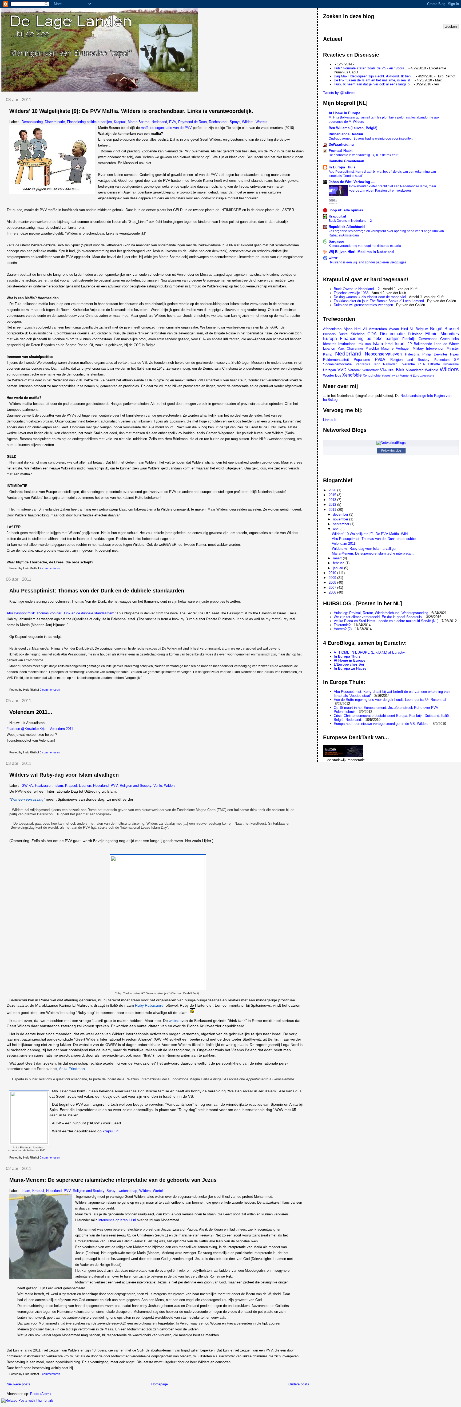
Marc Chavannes (350, 348)
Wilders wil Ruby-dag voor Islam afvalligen (64, 775)
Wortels (261, 122)
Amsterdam (378, 329)
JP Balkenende (420, 344)
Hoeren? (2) (343, 629)
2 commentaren (50, 568)
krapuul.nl (111, 1131)
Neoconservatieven (383, 354)
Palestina (412, 354)
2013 (333, 500)
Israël (400, 343)
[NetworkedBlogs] (391, 443)
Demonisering (32, 122)
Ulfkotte (434, 364)
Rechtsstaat (218, 122)
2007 (333, 588)
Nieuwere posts (18, 1384)
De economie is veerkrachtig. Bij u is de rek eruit (363, 155)
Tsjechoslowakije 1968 (351, 293)
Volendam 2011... (30, 712)
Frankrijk (409, 339)
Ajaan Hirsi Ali (355, 329)
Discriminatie (55, 122)
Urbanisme (451, 364)
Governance (428, 339)
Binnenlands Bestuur (346, 134)
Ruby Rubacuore (149, 1005)
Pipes (454, 354)
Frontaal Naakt (340, 151)
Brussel (451, 328)
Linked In (330, 420)
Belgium (422, 329)
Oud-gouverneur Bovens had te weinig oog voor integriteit (370, 138)
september (341, 524)
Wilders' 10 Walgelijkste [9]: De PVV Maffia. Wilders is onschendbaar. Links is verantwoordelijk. (131, 111)
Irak (360, 344)
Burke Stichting (351, 334)
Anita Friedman (72, 1068)
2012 (333, 505)
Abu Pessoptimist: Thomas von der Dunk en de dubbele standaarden (96, 591)
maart (338, 558)
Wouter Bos (332, 375)
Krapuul (120, 122)
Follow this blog (391, 450)
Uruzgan (329, 370)
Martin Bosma (138, 122)
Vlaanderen (414, 370)
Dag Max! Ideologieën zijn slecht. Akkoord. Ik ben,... (374, 76)
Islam (58, 786)
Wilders (247, 122)
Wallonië (431, 370)
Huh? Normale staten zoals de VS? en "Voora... (370, 68)
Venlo (157, 786)
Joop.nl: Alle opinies (346, 210)
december (341, 514)
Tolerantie (407, 364)
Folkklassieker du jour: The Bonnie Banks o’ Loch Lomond (379, 301)
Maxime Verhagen (395, 348)
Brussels (329, 334)
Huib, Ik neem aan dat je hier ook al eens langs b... (373, 84)
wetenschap (128, 1191)
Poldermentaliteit (336, 360)
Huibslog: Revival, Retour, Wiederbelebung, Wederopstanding (381, 613)
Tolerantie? (342, 625)
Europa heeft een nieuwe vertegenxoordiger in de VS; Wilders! (382, 724)
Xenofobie (352, 375)
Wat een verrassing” (28, 799)
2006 (333, 592)
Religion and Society (135, 786)
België (436, 328)
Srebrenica (363, 364)
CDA (372, 333)
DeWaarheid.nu (341, 145)
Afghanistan (332, 329)
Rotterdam (442, 359)
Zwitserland (427, 375)
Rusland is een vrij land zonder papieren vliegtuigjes (368, 262)
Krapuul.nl (337, 216)
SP (456, 360)
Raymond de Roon (192, 122)
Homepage (159, 1384)
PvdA (380, 359)
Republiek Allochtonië (347, 227)
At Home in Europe (344, 113)
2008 (333, 582)
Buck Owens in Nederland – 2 (350, 221)
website (175, 1020)
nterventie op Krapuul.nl (117, 1220)
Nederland (159, 122)
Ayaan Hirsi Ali (401, 329)
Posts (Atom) (40, 1394)
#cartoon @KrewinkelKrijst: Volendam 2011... (41, 729)
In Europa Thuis (342, 167)
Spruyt (235, 122)
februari (339, 563)
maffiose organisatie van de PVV (166, 128)
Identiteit (329, 344)
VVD (342, 369)
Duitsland (415, 334)
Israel (389, 344)
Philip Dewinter (434, 354)
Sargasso (336, 241)
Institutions (346, 344)
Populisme (362, 360)
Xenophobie (372, 375)
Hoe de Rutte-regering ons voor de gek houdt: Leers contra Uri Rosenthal (390, 700)
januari (338, 568)
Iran (368, 344)
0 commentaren (50, 689)
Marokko (372, 348)
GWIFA (27, 786)
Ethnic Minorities (442, 333)
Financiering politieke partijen (89, 122)
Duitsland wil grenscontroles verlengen (363, 305)
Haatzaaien (43, 786)
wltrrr (333, 258)
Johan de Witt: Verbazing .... (352, 182)
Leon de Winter (446, 344)
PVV (172, 122)
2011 (333, 510)
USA (421, 364)
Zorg (416, 375)
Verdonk (354, 370)
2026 (333, 490)
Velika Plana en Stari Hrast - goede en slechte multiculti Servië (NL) (386, 621)
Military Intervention (428, 348)
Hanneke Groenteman (346, 161)
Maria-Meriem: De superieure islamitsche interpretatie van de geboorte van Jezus (113, 1180)
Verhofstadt (370, 370)
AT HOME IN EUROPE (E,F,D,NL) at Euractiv (369, 652)
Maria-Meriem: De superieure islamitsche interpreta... (373, 553)
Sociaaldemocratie (337, 364)
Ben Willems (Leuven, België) (353, 128)
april (336, 529)
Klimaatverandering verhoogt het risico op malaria (365, 246)
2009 (333, 578)
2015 (333, 495)
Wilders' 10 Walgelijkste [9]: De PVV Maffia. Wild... (371, 534)
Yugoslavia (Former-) (396, 375)
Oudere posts (298, 1384)
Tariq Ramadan (385, 364)
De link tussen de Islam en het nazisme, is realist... (374, 80)
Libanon (85, 786)
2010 (333, 573)
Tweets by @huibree (339, 93)
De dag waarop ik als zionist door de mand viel (370, 297)
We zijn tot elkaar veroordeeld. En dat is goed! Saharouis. (378, 617)
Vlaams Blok (392, 369)
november (341, 519)
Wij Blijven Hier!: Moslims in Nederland (361, 252)
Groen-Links (449, 339)
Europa (330, 338)
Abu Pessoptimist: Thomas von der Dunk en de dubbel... (376, 539)
